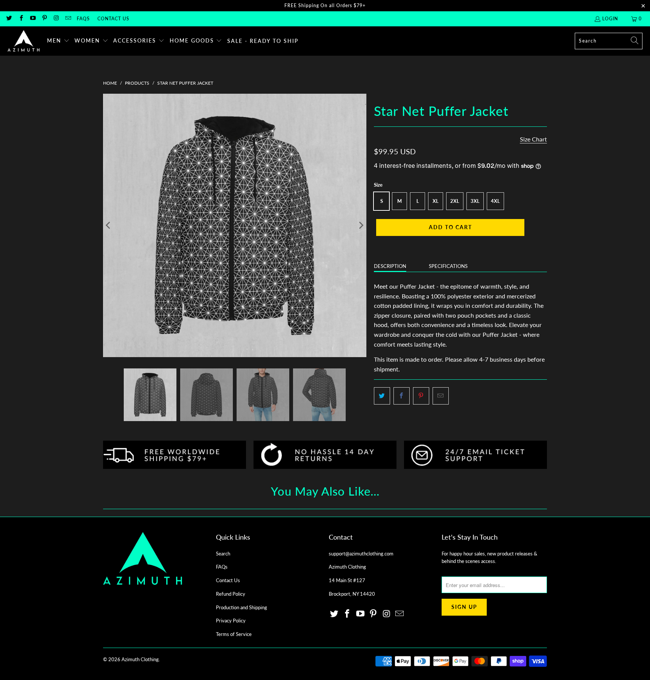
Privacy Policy (231, 621)
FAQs (83, 18)
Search (223, 554)
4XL (495, 201)
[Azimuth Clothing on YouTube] (32, 18)
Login (610, 18)
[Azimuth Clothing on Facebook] (20, 18)
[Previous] (109, 225)
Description (390, 266)
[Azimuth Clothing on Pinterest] (44, 18)
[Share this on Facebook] (401, 396)
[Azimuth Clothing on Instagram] (56, 18)
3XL (475, 201)
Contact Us (113, 18)
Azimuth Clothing (140, 659)
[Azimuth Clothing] (23, 41)
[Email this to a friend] (441, 396)
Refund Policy (230, 594)
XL (436, 201)
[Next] (361, 225)
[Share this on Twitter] (382, 396)
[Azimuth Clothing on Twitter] (9, 18)
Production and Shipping (241, 607)
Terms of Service (234, 634)
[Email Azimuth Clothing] (67, 18)
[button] (58, 41)
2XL (454, 201)
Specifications (448, 266)
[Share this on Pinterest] (421, 396)
